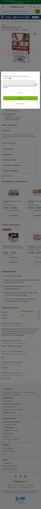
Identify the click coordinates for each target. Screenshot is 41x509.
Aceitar (20, 98)
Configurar (20, 92)
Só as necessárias (20, 103)
